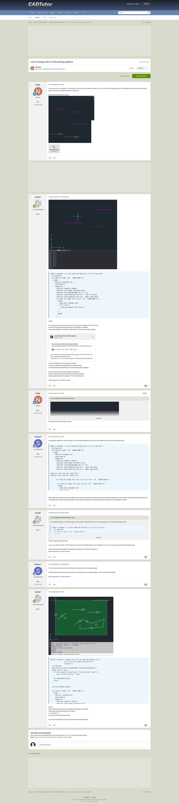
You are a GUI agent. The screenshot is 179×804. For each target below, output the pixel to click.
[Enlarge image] (71, 108)
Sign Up (146, 3)
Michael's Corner (42, 12)
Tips (83, 12)
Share (132, 68)
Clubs (30, 17)
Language (86, 797)
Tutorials (32, 12)
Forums (52, 12)
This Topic (141, 12)
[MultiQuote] (49, 158)
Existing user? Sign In (133, 4)
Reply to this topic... (46, 745)
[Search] (148, 12)
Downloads (68, 12)
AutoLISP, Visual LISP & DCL (57, 69)
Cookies (93, 797)
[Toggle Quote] (51, 398)
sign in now (68, 735)
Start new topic (124, 76)
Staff (44, 17)
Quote (54, 158)
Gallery (76, 12)
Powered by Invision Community (89, 801)
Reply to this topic (141, 76)
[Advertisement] (89, 41)
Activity (60, 12)
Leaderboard (52, 17)
